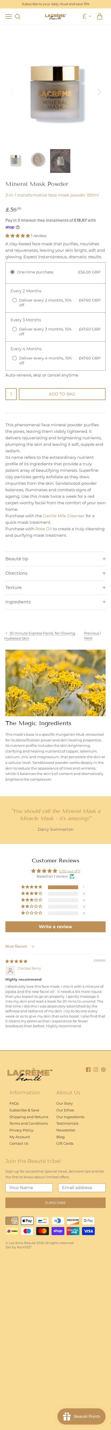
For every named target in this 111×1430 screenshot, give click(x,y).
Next (88, 638)
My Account (19, 1137)
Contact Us (18, 1143)
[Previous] (12, 92)
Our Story (64, 1103)
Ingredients (18, 601)
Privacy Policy (21, 1130)
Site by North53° (18, 1247)
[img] (16, 961)
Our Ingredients (70, 1117)
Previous (91, 633)
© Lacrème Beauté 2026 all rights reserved (39, 1243)
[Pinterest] (103, 1069)
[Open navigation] (8, 16)
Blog (60, 1137)
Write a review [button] (55, 926)
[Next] (99, 92)
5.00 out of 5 (69, 871)
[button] (18, 235)
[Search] (17, 16)
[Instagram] (95, 1069)
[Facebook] (88, 1069)
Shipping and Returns (28, 1117)
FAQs (14, 1103)
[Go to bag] (99, 16)
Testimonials (67, 1123)
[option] (55, 92)
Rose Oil (43, 528)
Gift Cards (64, 1143)
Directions (16, 573)
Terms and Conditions (28, 1123)
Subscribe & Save (24, 1110)
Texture (13, 587)
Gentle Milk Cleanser (64, 515)
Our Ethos (65, 1110)
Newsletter (65, 1130)
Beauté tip (16, 558)
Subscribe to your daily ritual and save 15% (55, 4)
